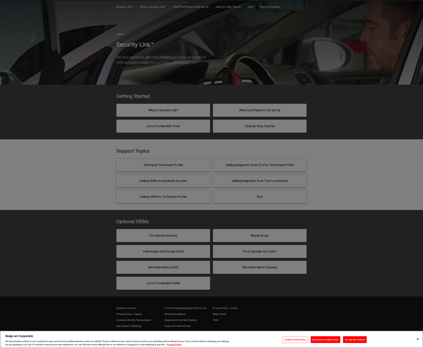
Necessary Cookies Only (325, 339)
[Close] (417, 339)
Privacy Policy (174, 344)
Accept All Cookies (355, 339)
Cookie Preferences (295, 339)
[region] (211, 339)
